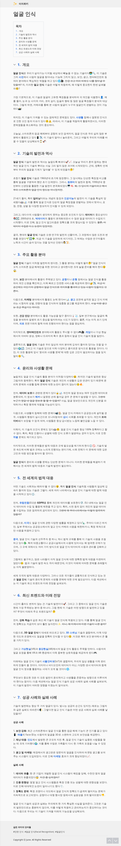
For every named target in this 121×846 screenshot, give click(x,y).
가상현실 (26, 648)
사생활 (79, 117)
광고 (73, 299)
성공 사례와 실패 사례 (27, 52)
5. (19, 477)
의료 (21, 323)
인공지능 (69, 198)
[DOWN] (116, 841)
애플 (20, 734)
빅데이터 (40, 218)
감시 (65, 417)
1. (19, 64)
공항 (64, 279)
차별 (15, 437)
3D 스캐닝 (71, 632)
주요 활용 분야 (24, 38)
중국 (15, 539)
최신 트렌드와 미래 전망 (28, 48)
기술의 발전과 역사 (26, 34)
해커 (37, 396)
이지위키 (23, 3)
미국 (26, 522)
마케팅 (57, 756)
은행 (74, 279)
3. (19, 254)
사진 (21, 77)
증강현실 (43, 648)
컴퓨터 (71, 182)
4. (19, 368)
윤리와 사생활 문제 (26, 41)
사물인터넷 (48, 661)
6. (19, 595)
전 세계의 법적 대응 (26, 45)
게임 (88, 332)
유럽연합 (24, 502)
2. (19, 153)
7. (19, 697)
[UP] (109, 841)
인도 (30, 739)
